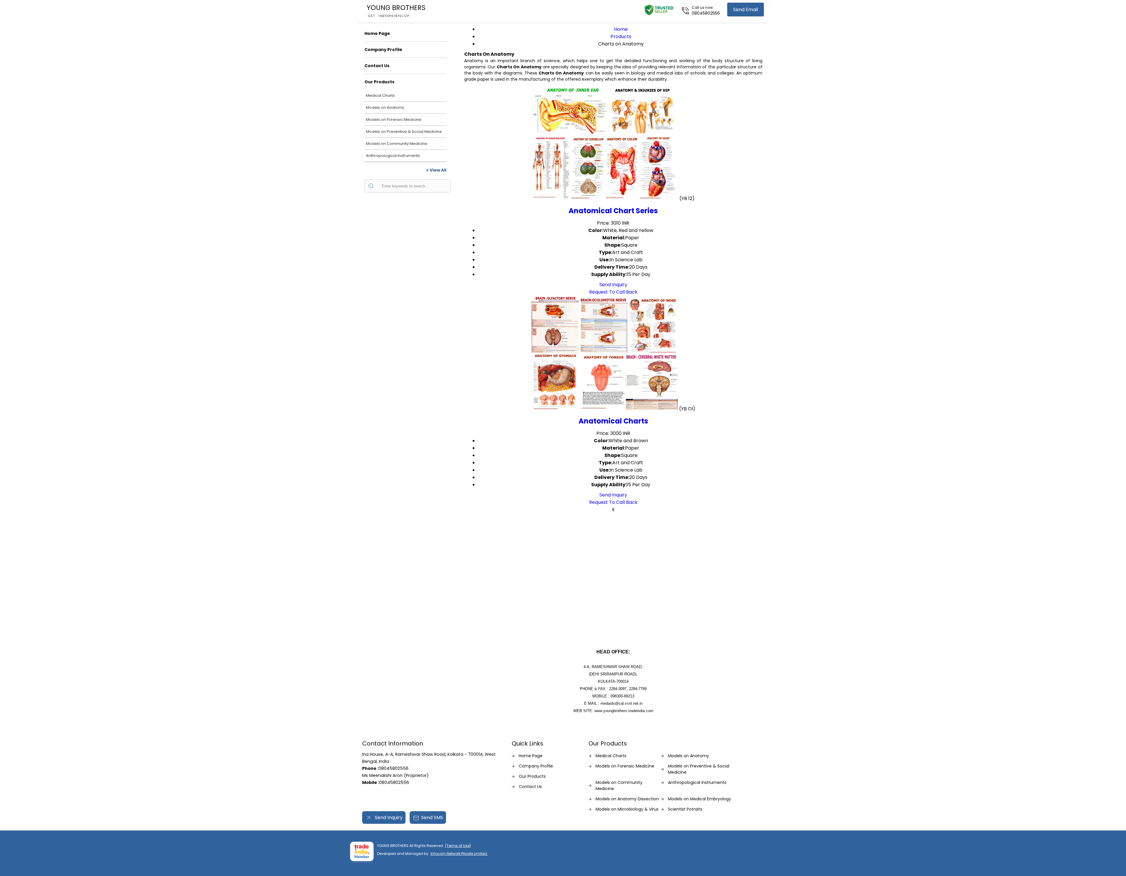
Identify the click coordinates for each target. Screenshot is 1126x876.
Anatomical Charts (613, 421)
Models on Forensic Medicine (393, 119)
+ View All (436, 170)
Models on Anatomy (385, 107)
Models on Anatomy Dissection (627, 799)
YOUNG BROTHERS (396, 10)
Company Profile (383, 49)
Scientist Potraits (685, 809)
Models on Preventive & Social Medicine (404, 131)
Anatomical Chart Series (613, 211)
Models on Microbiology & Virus (627, 809)
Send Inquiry (613, 284)
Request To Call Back (613, 292)
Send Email (745, 9)
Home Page (377, 33)
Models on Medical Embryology (699, 799)
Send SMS (432, 817)
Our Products (379, 82)
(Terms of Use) (458, 845)
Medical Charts (380, 95)
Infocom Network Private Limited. (459, 853)
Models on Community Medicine (396, 143)
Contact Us (376, 66)
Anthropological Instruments (393, 155)
